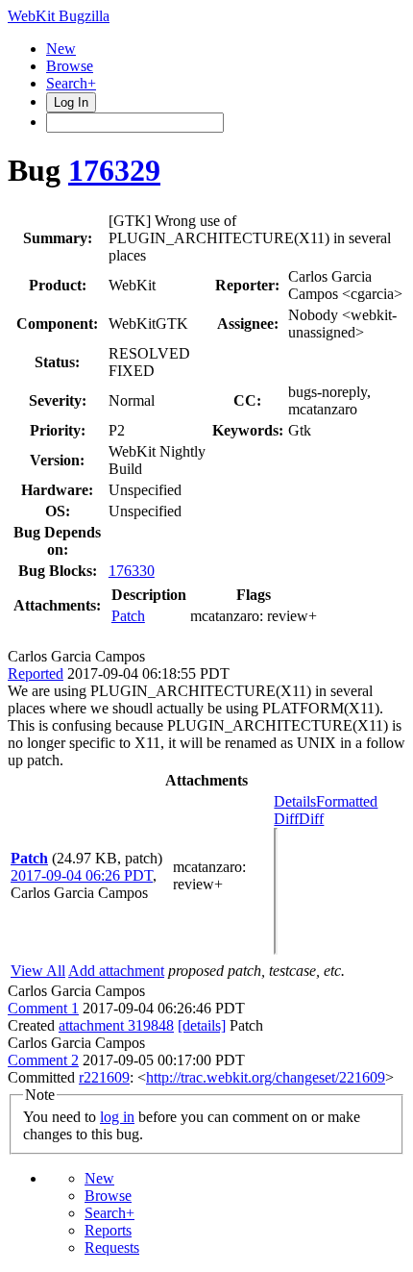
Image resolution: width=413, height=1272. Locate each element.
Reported (35, 673)
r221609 (104, 1077)
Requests (112, 1247)
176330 (132, 570)
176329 (114, 170)
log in (117, 1117)
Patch (128, 616)
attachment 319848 (116, 1025)
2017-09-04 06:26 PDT (82, 875)
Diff (311, 819)
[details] (202, 1025)
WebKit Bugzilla (58, 16)
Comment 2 (43, 1060)
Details (295, 801)
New (61, 48)
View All (38, 970)
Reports (108, 1230)
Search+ (71, 83)
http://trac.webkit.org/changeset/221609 (265, 1077)
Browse (69, 66)
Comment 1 (43, 1008)
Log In (71, 102)
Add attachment (116, 970)
